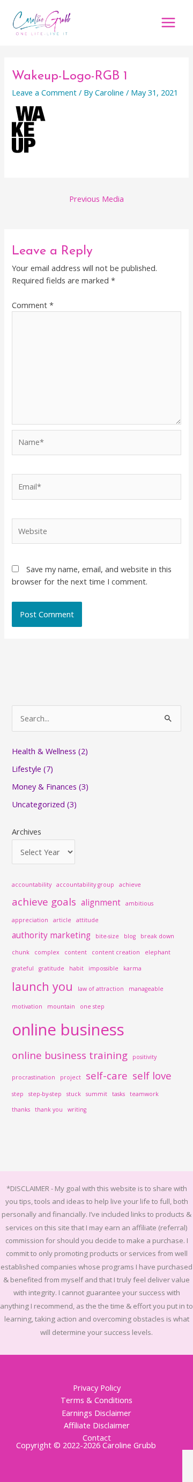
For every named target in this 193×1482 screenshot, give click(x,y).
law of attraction (101, 988)
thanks (21, 1109)
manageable (146, 988)
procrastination (33, 1077)
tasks (118, 1094)
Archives (26, 831)
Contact (97, 1437)
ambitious (139, 903)
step (18, 1094)
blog (130, 936)
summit (96, 1094)
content (75, 952)
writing (77, 1109)
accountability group (85, 884)
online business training (70, 1055)
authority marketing (51, 935)
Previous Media (96, 198)
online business (68, 1029)
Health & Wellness (44, 751)
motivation (27, 1006)
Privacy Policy (97, 1387)
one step (92, 1006)
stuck (73, 1094)
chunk (20, 952)
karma (132, 968)
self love (152, 1075)
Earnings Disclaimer (96, 1412)
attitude (87, 920)
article (62, 920)
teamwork (144, 1094)
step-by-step (45, 1094)
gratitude (51, 968)
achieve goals (44, 901)
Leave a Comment (44, 92)
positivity (144, 1057)
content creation (116, 952)
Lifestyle (26, 768)
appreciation (30, 920)
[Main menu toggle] (168, 22)
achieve (130, 884)
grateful (23, 968)
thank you (49, 1109)
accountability (31, 884)
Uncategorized (38, 804)
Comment (33, 305)
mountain (61, 1006)
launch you (42, 986)
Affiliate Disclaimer (97, 1425)
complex (47, 952)
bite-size (107, 936)
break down (157, 936)
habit (76, 968)
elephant (157, 952)
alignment (101, 902)
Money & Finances (44, 786)
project (70, 1077)
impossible (103, 968)
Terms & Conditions (96, 1400)
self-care (107, 1075)
